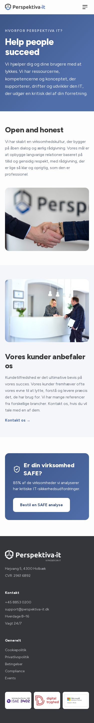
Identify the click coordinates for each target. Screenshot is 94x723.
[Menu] (85, 7)
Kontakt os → (17, 420)
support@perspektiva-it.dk (27, 609)
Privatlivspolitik (17, 657)
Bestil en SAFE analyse (41, 504)
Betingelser (14, 664)
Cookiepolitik (15, 650)
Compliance (15, 671)
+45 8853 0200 (18, 602)
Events (10, 678)
